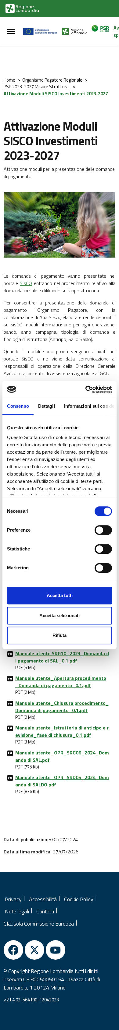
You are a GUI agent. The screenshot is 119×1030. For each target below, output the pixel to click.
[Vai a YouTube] (55, 950)
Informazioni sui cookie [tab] (89, 406)
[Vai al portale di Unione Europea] (42, 31)
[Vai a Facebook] (13, 950)
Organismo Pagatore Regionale (52, 79)
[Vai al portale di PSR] (102, 31)
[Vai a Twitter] (34, 950)
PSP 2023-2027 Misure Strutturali (37, 86)
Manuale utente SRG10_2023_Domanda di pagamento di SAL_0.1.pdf (62, 657)
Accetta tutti (60, 595)
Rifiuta (59, 635)
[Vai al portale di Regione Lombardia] (22, 8)
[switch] (103, 530)
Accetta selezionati (59, 615)
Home (9, 79)
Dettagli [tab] (46, 406)
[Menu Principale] (11, 31)
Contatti (45, 911)
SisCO (26, 283)
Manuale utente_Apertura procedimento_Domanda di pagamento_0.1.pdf (60, 681)
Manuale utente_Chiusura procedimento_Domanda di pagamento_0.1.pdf (62, 706)
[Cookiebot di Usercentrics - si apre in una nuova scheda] (85, 389)
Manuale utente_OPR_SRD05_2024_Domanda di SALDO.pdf (62, 781)
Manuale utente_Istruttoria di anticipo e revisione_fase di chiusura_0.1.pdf (62, 731)
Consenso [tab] (18, 406)
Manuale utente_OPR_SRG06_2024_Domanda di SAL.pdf (62, 756)
